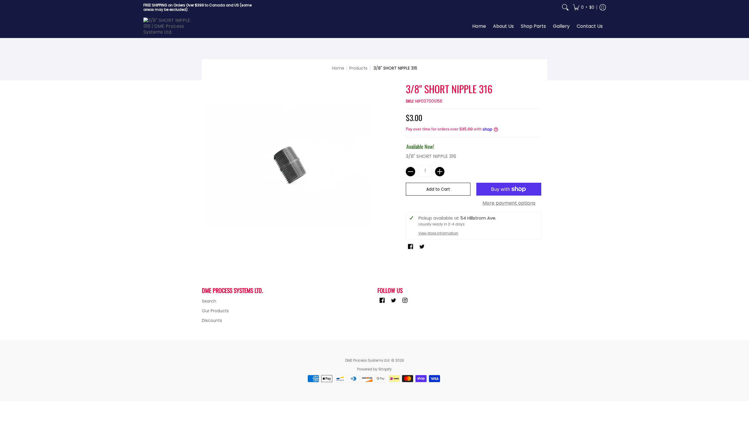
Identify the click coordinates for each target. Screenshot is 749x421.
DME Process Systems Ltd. (367, 360)
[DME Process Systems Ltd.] (169, 26)
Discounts (212, 320)
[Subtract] (410, 171)
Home (338, 68)
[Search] (565, 7)
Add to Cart (438, 189)
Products (358, 68)
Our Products (215, 311)
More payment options (508, 203)
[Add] (439, 171)
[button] (583, 7)
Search (209, 301)
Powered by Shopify (374, 369)
